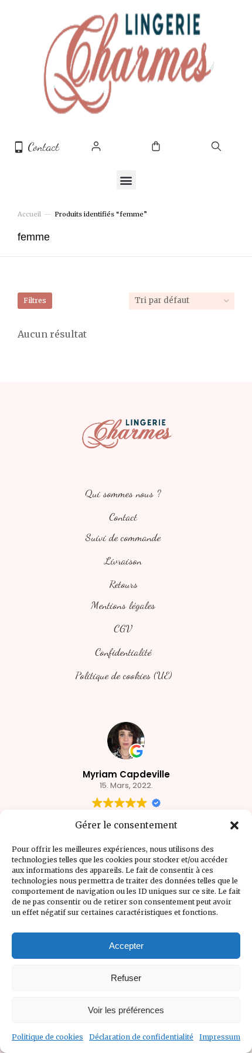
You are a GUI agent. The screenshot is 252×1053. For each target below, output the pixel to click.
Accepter (126, 946)
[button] (234, 825)
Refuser (126, 978)
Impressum (219, 1037)
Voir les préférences (126, 1010)
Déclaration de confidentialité (141, 1037)
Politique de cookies (47, 1037)
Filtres (34, 300)
